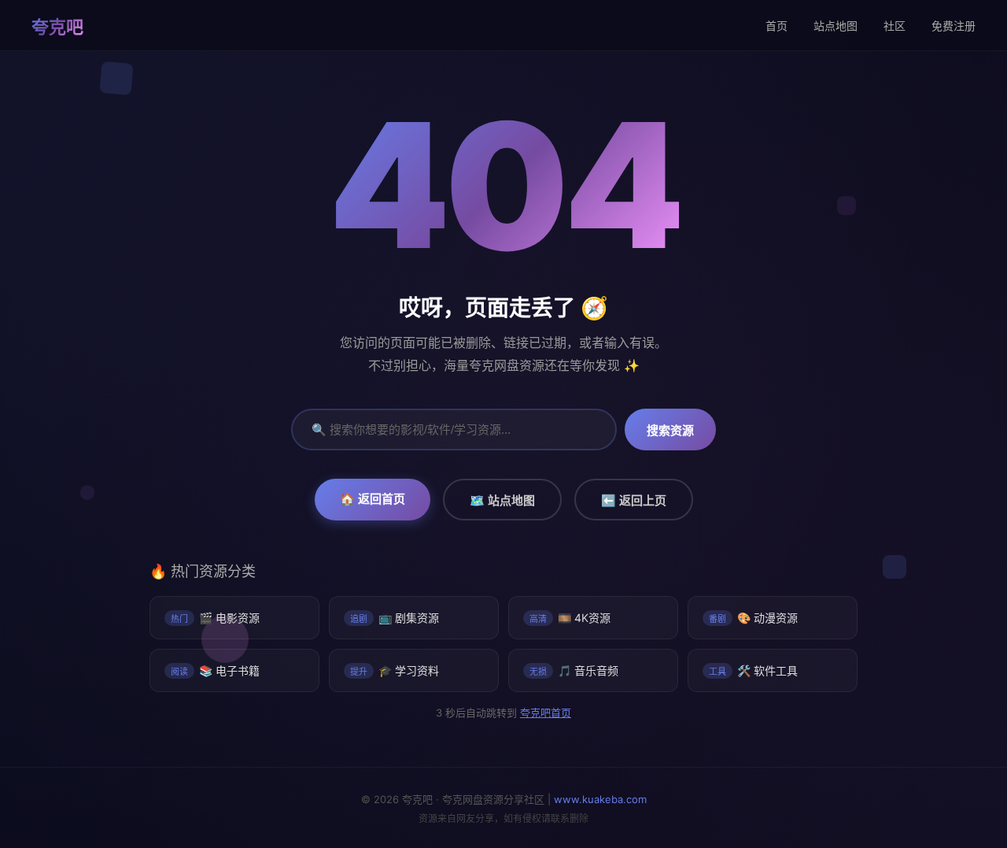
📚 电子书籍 (215, 670)
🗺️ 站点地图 (502, 500)
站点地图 (835, 25)
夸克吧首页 (544, 712)
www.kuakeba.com (600, 799)
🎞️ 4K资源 (569, 617)
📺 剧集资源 (394, 617)
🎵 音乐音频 (573, 670)
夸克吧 (57, 27)
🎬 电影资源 (215, 617)
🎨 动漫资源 (753, 617)
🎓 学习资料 (394, 670)
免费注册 (953, 25)
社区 (894, 25)
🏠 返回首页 (372, 498)
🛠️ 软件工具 (753, 670)
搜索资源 (670, 430)
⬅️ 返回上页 (633, 500)
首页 (776, 25)
